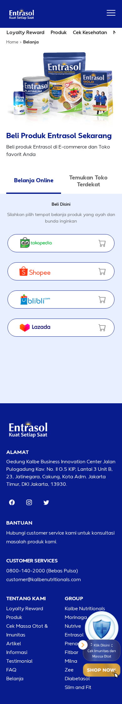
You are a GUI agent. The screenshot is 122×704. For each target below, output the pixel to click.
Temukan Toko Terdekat (88, 181)
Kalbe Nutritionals (85, 608)
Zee (69, 669)
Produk (59, 32)
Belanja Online (33, 180)
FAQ (11, 669)
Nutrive (73, 626)
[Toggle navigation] (111, 13)
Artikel (13, 643)
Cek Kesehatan (90, 32)
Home (12, 41)
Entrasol (74, 634)
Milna (71, 661)
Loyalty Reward (25, 32)
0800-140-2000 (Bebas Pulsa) (42, 570)
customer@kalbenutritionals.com (43, 579)
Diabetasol (77, 678)
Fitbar (71, 652)
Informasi (16, 652)
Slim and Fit (78, 687)
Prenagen (76, 643)
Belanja (14, 678)
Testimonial (19, 661)
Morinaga (76, 617)
